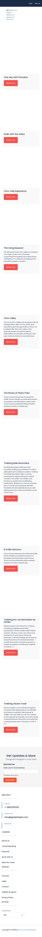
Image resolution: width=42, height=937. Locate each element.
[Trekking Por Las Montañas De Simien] (21, 597)
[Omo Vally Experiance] (21, 169)
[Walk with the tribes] (21, 112)
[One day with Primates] (21, 55)
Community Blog (9, 846)
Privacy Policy (7, 897)
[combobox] (13, 915)
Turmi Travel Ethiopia (27, 930)
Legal (4, 881)
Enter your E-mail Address (14, 768)
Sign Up (37, 3)
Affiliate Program (9, 892)
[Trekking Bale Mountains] (21, 441)
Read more (10, 83)
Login (30, 3)
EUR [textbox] (5, 915)
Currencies (6, 911)
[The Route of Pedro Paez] (21, 370)
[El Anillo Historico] (21, 527)
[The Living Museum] (21, 225)
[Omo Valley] (21, 296)
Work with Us (7, 857)
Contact (5, 886)
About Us (6, 841)
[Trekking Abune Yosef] (21, 681)
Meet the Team (8, 862)
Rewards (5, 851)
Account (5, 876)
